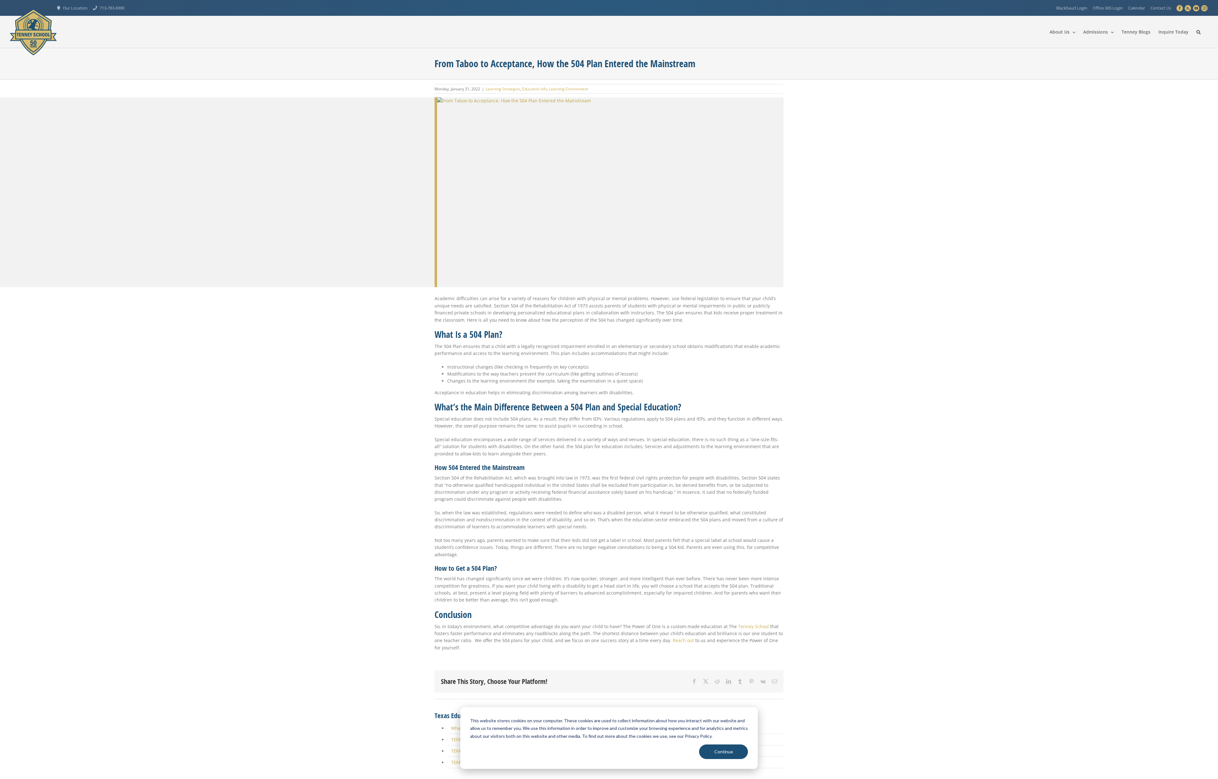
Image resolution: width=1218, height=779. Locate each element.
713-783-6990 (112, 8)
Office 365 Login (1108, 8)
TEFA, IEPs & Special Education (483, 550)
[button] (1198, 32)
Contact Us (1160, 8)
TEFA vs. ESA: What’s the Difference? (489, 573)
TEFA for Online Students (477, 561)
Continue (723, 751)
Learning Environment (568, 89)
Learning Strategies (503, 89)
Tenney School (753, 436)
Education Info (534, 89)
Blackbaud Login (1071, 8)
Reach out (683, 450)
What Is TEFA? (465, 538)
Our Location (75, 8)
